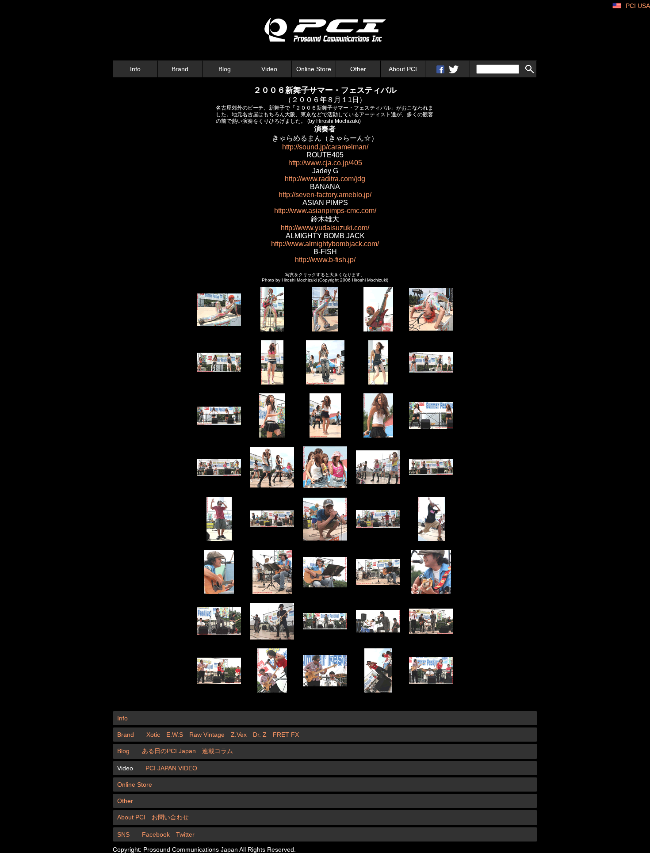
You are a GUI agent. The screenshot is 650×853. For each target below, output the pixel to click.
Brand (180, 68)
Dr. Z (260, 734)
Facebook (156, 834)
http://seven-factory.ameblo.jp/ (325, 194)
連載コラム (217, 750)
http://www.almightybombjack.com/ (325, 244)
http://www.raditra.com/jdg (325, 179)
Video (269, 68)
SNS (123, 834)
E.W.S (174, 734)
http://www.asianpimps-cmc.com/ (325, 210)
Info (135, 68)
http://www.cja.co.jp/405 (325, 163)
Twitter (185, 834)
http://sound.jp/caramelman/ (325, 147)
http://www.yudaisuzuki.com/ (325, 228)
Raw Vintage (207, 734)
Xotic (153, 734)
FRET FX (286, 734)
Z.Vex (239, 734)
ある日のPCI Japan (169, 750)
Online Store (313, 68)
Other (358, 68)
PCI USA (638, 5)
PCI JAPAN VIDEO (171, 768)
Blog (224, 68)
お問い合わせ (170, 817)
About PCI (403, 68)
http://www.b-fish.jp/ (325, 259)
